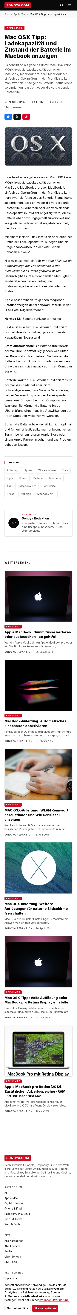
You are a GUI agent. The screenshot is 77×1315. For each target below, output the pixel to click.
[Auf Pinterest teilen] (26, 117)
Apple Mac (20, 14)
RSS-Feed (10, 1261)
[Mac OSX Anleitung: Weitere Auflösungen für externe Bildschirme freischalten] (38, 868)
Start (7, 14)
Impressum (11, 1278)
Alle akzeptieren (45, 1308)
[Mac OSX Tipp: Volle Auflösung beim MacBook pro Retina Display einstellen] (38, 961)
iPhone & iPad (13, 1208)
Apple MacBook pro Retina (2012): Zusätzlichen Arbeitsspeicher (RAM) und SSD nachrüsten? (35, 1091)
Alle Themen (12, 1246)
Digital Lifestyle (13, 1203)
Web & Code (12, 1224)
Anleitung (12, 470)
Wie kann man (47, 470)
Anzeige (26, 493)
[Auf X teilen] (17, 117)
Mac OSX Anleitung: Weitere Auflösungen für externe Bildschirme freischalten (36, 908)
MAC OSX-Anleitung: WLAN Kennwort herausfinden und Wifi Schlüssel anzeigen (36, 815)
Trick (65, 470)
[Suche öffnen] (61, 5)
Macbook (55, 478)
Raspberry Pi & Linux (17, 1213)
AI (5, 1192)
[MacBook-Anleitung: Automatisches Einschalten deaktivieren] (38, 685)
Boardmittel (49, 486)
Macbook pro (27, 486)
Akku (10, 486)
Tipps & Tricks (13, 1219)
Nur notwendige (17, 1308)
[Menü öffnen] (69, 5)
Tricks (10, 493)
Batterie (38, 478)
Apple (28, 470)
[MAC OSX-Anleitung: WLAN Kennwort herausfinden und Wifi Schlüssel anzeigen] (38, 774)
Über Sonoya (12, 1256)
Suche (8, 1251)
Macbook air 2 (46, 493)
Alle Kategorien (13, 1240)
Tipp (10, 478)
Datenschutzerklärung (54, 1299)
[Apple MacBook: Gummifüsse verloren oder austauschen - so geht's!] (38, 596)
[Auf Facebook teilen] (8, 117)
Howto (23, 478)
